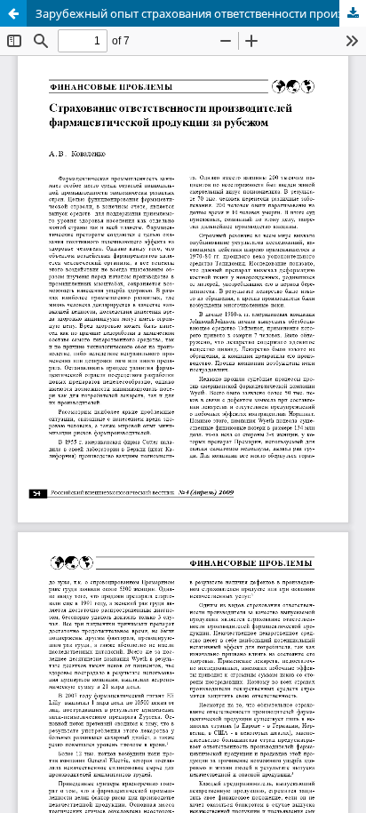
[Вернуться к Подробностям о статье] (13, 13)
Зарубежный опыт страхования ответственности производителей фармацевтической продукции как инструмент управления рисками (201, 13)
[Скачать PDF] (352, 13)
